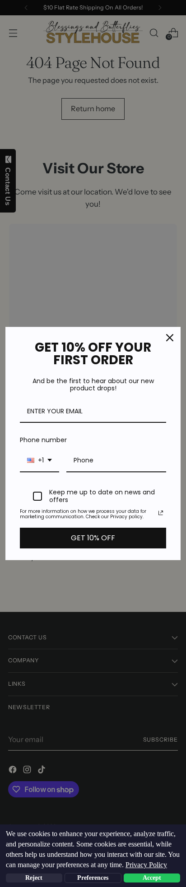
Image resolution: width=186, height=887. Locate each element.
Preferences (92, 877)
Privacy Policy (146, 865)
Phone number (43, 439)
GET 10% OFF (93, 538)
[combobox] (39, 460)
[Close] (170, 337)
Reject (33, 877)
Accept (152, 877)
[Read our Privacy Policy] (160, 512)
